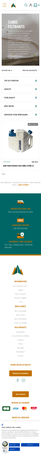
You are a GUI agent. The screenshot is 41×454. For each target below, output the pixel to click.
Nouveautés (20, 332)
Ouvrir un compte (20, 323)
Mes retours (20, 315)
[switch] (5, 450)
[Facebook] (17, 380)
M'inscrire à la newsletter (20, 373)
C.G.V (20, 302)
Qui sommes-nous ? (20, 286)
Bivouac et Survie (20, 182)
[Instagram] (23, 380)
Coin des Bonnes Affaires (20, 336)
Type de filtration (11, 80)
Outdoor (21, 340)
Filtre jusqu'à (9, 97)
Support (20, 290)
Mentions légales (20, 298)
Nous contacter (20, 294)
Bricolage (20, 348)
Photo (20, 344)
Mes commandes (20, 311)
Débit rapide (9, 106)
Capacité (7, 89)
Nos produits (6, 182)
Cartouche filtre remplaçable (16, 114)
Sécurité (20, 356)
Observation (20, 352)
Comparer (33, 124)
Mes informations (20, 319)
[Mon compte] (31, 5)
